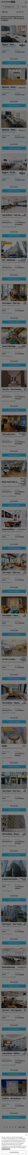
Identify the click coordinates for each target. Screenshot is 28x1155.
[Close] (26, 1135)
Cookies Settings (14, 1152)
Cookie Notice (6, 1149)
